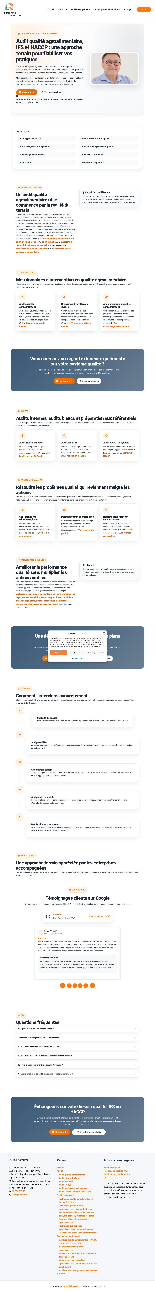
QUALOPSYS (10, 13)
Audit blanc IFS (66, 1181)
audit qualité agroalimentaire (55, 238)
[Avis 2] (75, 985)
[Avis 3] (80, 985)
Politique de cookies (76, 658)
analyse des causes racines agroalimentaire (37, 604)
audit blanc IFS (49, 242)
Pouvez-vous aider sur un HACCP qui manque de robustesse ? (45, 1056)
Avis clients (25, 162)
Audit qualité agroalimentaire (73, 1175)
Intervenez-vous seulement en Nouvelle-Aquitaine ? (40, 1065)
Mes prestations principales (95, 138)
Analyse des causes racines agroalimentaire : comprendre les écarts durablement (78, 1263)
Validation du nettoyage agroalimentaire (78, 1270)
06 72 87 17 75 (18, 1191)
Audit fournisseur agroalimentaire (75, 1191)
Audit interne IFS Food (69, 1178)
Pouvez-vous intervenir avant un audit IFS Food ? (39, 1047)
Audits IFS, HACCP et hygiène (34, 146)
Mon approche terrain (30, 138)
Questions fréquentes (93, 162)
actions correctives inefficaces (51, 601)
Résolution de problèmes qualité (97, 146)
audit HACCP (67, 242)
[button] (104, 633)
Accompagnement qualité (32, 154)
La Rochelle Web (70, 1286)
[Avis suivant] (92, 985)
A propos (128, 9)
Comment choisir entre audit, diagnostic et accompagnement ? (45, 1074)
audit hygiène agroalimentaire (34, 245)
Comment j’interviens (92, 154)
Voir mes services (52, 92)
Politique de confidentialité (117, 1174)
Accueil (50, 9)
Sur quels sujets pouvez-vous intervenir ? (36, 1029)
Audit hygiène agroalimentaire (73, 1188)
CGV (106, 1177)
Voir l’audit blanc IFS (76, 456)
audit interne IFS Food (27, 242)
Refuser (77, 653)
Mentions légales (112, 1167)
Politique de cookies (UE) (116, 1171)
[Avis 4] (85, 985)
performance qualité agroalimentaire (34, 594)
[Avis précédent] (62, 985)
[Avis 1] (69, 985)
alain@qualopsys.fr (21, 1194)
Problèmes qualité (79, 9)
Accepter (58, 653)
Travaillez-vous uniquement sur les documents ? (39, 1038)
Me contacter (28, 92)
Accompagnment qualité (106, 9)
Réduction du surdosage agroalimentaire (78, 1233)
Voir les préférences (96, 653)
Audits (61, 9)
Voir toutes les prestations (90, 1132)
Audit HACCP (65, 1185)
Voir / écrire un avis (98, 916)
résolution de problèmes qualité (31, 248)
